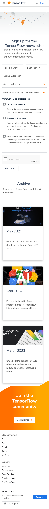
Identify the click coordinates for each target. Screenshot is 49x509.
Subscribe (40, 497)
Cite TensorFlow (8, 482)
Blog (4, 439)
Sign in (43, 3)
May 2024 (14, 231)
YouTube (5, 455)
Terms (4, 491)
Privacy (12, 491)
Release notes (7, 470)
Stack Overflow (8, 474)
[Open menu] (4, 3)
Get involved (23, 420)
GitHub (4, 447)
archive (10, 192)
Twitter (5, 451)
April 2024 (14, 291)
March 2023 (15, 350)
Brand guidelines (8, 478)
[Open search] (36, 3)
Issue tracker (7, 466)
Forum (4, 443)
